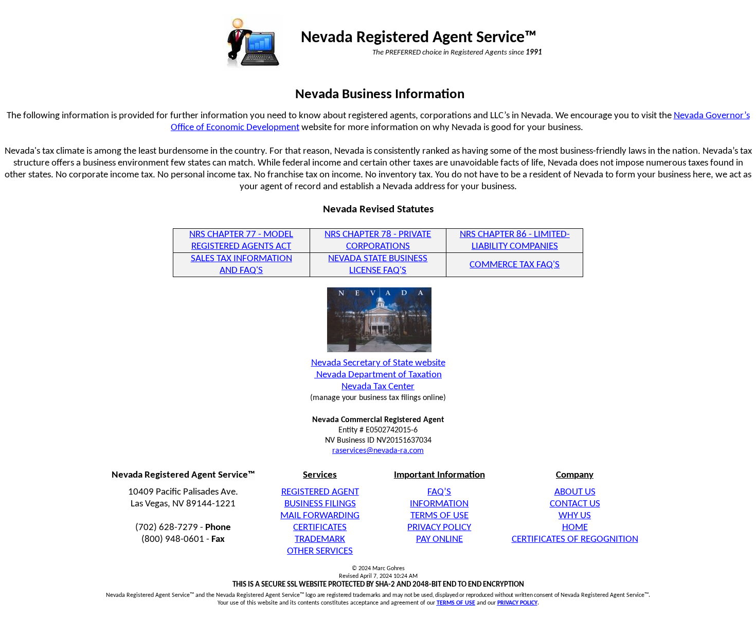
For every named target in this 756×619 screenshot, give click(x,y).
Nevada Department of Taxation (378, 375)
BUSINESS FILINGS (320, 504)
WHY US (575, 516)
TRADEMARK (320, 539)
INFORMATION (439, 504)
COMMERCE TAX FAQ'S (515, 265)
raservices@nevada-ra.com (378, 451)
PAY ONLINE (439, 539)
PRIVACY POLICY (439, 528)
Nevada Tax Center (378, 387)
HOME (575, 528)
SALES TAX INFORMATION (241, 259)
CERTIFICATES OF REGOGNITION (575, 539)
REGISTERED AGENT (320, 492)
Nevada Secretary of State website (378, 363)
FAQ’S (439, 492)
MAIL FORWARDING (319, 516)
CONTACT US (575, 504)
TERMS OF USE (439, 516)
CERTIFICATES (320, 528)
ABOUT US (575, 492)
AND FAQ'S (241, 271)
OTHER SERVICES (320, 551)
